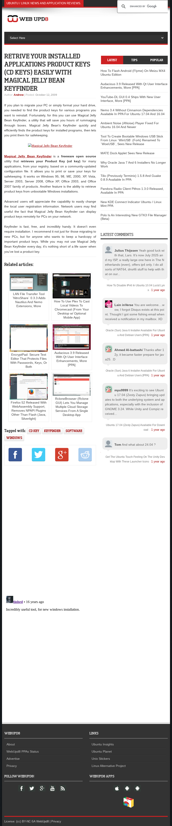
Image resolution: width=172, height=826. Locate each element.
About (10, 744)
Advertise (13, 758)
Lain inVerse (123, 305)
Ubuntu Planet (102, 751)
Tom (117, 444)
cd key (34, 431)
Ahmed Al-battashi (128, 350)
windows (14, 438)
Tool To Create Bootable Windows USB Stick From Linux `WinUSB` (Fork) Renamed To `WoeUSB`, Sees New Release (132, 140)
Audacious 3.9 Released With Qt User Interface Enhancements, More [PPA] (71, 359)
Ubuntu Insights (103, 744)
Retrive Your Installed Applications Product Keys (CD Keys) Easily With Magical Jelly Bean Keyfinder (47, 72)
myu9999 (121, 390)
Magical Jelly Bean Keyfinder (28, 156)
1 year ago (158, 290)
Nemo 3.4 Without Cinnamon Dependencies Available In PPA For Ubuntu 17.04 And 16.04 (133, 112)
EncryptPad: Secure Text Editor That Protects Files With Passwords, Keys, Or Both (28, 360)
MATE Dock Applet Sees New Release (128, 153)
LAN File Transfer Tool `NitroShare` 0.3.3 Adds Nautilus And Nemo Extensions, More (28, 300)
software (74, 431)
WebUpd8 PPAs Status (22, 751)
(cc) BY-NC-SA (25, 821)
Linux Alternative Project (109, 766)
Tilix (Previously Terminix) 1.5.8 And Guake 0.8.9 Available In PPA (131, 177)
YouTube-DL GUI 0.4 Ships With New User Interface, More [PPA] (131, 99)
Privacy (11, 766)
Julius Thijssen (126, 250)
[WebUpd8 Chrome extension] (128, 807)
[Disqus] (50, 530)
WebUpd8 (42, 821)
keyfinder (52, 431)
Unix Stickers (101, 758)
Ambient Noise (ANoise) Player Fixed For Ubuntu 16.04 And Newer (130, 125)
